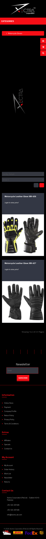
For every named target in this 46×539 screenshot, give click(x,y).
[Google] (17, 352)
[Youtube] (21, 356)
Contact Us (8, 448)
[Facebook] (3, 352)
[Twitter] (10, 352)
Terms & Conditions (11, 423)
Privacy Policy (9, 419)
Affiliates (7, 440)
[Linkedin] (38, 352)
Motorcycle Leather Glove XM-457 (20, 263)
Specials (7, 444)
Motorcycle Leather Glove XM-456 (20, 196)
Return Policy (9, 415)
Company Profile (10, 411)
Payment (7, 407)
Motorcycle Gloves (15, 33)
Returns (7, 482)
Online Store (8, 403)
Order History (9, 469)
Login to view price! (11, 202)
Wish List (7, 473)
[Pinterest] (24, 352)
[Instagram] (31, 352)
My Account (8, 465)
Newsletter (8, 477)
